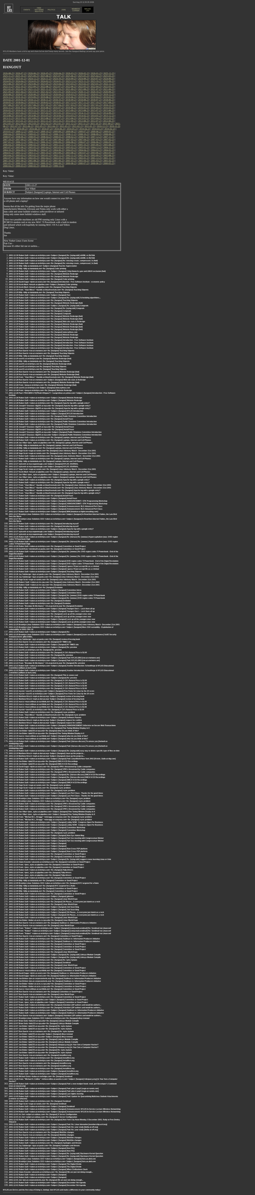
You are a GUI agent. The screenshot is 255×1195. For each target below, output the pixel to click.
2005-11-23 (71, 145)
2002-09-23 (96, 155)
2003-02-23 (33, 155)
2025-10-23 (20, 76)
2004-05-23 (71, 150)
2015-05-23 (8, 113)
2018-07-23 (96, 100)
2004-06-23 (58, 150)
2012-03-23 (33, 123)
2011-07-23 (15, 126)
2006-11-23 (33, 142)
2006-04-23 (8, 145)
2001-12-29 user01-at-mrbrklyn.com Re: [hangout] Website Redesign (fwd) (40, 359)
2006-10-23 (45, 142)
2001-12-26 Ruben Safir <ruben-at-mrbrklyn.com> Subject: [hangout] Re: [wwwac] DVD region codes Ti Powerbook (57, 595)
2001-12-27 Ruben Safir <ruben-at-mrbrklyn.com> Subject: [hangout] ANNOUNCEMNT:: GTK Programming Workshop (58, 501)
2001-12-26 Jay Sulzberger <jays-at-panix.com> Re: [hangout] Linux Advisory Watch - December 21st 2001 (54, 574)
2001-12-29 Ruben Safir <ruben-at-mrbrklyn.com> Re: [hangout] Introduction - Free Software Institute (51, 340)
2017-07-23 (20, 105)
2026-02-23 (83, 73)
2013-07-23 (58, 118)
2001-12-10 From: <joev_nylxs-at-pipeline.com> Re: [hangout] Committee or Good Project (46, 865)
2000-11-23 (33, 163)
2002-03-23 (58, 158)
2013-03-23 (108, 118)
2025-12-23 (108, 73)
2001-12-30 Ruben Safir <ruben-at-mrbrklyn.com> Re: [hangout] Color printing (41, 279)
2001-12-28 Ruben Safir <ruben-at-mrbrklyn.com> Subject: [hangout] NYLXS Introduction (46, 411)
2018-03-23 (33, 102)
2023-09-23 (108, 81)
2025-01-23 (20, 78)
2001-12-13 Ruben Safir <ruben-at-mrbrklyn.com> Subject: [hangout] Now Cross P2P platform (48, 849)
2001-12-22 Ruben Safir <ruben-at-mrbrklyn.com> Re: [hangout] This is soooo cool (43, 675)
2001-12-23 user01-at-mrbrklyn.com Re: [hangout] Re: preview (35, 650)
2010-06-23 (59, 129)
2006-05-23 (108, 142)
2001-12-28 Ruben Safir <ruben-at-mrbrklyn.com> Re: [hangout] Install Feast (41, 419)
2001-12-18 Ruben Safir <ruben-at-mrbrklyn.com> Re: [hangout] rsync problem (42, 790)
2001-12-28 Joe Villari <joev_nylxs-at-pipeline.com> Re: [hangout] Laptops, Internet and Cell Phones (51, 443)
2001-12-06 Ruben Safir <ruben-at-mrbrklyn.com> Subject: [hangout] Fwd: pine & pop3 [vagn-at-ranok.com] (54, 1088)
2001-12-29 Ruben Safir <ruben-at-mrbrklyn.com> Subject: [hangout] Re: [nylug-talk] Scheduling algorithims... (55, 298)
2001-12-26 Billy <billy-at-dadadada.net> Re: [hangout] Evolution (36, 587)
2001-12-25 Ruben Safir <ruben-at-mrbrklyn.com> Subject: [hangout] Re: (39, 632)
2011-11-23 (83, 123)
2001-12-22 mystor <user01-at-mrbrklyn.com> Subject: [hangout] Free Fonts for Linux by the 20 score (51, 691)
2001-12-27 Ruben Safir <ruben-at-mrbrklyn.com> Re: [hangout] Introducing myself (44, 524)
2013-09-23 (33, 118)
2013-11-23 (8, 118)
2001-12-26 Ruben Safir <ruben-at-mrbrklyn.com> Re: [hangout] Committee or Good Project (47, 546)
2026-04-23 (58, 73)
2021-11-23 (46, 89)
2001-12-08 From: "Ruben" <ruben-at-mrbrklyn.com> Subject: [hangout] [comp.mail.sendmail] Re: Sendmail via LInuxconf (60, 928)
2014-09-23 (108, 113)
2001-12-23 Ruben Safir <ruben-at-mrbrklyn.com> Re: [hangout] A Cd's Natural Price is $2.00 (48, 652)
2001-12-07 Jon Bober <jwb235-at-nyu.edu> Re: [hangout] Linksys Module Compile (43, 1039)
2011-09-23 (108, 123)
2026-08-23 (8, 73)
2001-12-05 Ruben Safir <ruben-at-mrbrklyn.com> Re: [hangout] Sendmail (40, 1101)
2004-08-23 (33, 150)
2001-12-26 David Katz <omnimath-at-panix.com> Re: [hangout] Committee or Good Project (47, 549)
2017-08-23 (8, 105)
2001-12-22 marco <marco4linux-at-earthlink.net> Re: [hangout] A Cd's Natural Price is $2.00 (48, 702)
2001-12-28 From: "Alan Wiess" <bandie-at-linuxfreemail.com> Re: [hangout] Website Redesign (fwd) (51, 377)
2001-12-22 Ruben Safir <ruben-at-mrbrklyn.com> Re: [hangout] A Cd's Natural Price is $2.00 (48, 680)
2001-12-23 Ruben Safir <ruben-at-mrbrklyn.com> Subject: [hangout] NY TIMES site (44, 645)
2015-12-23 (33, 110)
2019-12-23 (108, 94)
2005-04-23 (46, 147)
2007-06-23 (58, 139)
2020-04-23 (58, 94)
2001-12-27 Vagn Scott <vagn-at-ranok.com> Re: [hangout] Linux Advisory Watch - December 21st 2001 (52, 469)
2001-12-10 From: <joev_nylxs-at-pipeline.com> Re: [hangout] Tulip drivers (40, 873)
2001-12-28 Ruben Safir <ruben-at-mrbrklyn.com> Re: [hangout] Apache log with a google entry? (49, 403)
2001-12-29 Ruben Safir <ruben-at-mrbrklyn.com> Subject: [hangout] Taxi (39, 295)
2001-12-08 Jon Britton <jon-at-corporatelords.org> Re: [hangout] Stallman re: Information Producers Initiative (55, 978)
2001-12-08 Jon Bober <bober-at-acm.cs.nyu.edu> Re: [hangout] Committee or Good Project (47, 984)
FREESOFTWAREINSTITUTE (39, 9)
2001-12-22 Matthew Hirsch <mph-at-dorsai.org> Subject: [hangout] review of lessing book (46, 696)
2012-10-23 (58, 121)
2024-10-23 (58, 78)
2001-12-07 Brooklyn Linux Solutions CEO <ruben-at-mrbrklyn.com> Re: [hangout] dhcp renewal (49, 1018)
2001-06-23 (58, 160)
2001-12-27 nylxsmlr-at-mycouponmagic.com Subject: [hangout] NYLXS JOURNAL (43, 464)
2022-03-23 (108, 86)
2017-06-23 (33, 105)
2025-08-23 (45, 76)
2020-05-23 (46, 94)
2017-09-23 (108, 102)
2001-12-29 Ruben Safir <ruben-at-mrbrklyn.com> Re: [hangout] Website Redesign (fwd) (46, 303)
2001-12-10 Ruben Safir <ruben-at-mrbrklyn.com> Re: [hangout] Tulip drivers (41, 870)
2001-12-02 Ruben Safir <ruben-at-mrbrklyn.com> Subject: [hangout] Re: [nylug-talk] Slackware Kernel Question (56, 1153)
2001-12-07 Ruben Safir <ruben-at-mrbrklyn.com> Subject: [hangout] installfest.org (43, 1071)
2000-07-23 (83, 163)
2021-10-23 (58, 89)
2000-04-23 (8, 166)
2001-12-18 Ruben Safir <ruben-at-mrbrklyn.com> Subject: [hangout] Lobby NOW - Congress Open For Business (56, 822)
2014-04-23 (58, 115)
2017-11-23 (83, 102)
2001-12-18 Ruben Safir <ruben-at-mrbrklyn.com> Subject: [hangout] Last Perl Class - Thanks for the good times (56, 793)
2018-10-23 (58, 100)
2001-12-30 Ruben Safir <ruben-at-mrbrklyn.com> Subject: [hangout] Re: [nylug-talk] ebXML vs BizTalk (52, 255)
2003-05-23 (108, 153)
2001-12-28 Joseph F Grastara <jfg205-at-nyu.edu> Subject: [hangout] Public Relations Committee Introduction (55, 432)
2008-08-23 (108, 134)
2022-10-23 (20, 86)
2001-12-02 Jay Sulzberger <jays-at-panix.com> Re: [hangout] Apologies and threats (44, 1146)
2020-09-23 (108, 92)
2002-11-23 (71, 155)
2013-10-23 (20, 118)
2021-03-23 (33, 92)
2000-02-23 (33, 166)
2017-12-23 (71, 102)
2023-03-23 (71, 84)
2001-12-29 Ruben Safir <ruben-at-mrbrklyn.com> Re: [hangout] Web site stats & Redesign (47, 322)
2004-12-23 (96, 147)
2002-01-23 (83, 158)
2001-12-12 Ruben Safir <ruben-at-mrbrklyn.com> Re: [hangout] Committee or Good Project (47, 854)
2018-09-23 (71, 100)
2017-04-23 (58, 105)
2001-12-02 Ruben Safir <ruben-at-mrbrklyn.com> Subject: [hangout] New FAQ (42, 1148)
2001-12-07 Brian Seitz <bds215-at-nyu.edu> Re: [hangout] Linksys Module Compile (44, 1021)
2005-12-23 (58, 145)
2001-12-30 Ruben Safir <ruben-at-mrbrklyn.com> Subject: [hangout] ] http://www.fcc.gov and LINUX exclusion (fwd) (57, 271)
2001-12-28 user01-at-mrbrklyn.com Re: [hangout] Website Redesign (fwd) (40, 364)
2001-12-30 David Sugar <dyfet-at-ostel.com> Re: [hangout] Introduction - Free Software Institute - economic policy (57, 282)
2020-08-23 (8, 94)
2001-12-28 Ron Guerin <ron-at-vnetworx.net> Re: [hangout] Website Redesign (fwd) (44, 372)
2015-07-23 (96, 110)
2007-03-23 (96, 139)
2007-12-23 (96, 137)
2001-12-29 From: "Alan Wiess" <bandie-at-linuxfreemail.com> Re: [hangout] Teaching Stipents (49, 290)
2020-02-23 (83, 94)
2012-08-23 (83, 121)
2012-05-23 (8, 123)
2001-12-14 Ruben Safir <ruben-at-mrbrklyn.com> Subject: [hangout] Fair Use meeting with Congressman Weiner (56, 838)
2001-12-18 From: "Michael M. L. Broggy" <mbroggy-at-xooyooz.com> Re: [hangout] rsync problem (50, 817)
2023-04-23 (58, 84)
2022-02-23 (8, 89)
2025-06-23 (71, 76)
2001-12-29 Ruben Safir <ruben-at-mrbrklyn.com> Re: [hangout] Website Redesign (43, 335)
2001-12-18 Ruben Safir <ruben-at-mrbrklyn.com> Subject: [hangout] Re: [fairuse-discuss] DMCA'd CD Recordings (57, 775)
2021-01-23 (58, 92)
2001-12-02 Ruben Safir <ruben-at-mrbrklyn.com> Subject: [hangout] (37, 1175)
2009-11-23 (33, 131)
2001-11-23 (108, 158)
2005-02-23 (71, 147)
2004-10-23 (8, 150)
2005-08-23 (108, 145)
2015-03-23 (33, 113)
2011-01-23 (89, 126)
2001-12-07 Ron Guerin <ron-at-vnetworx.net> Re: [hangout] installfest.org (40, 1055)
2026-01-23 (96, 73)
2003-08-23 (71, 153)
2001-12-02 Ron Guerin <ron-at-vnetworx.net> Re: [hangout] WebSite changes (41, 1132)
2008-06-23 (20, 137)
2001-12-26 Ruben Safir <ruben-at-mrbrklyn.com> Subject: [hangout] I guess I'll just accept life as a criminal (54, 566)
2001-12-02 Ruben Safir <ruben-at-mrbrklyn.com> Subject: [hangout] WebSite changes (45, 1138)
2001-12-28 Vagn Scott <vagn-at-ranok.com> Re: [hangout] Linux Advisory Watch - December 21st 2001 (52, 451)
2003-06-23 (96, 153)
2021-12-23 (33, 89)
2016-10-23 (20, 107)
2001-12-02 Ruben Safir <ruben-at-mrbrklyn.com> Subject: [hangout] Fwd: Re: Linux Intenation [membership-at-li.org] (58, 1124)
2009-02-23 (33, 134)
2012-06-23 (108, 121)
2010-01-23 (8, 131)
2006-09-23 (58, 142)
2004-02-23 (108, 150)
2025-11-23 (8, 76)
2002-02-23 (71, 158)
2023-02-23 (83, 84)
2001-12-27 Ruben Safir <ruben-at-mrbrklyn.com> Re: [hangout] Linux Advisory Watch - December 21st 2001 (54, 456)
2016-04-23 (96, 107)
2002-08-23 (108, 155)
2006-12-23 (20, 142)
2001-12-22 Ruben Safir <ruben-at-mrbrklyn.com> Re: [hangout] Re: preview (41, 655)
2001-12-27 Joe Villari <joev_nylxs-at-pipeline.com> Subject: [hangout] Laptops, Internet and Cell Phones (53, 474)
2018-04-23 (20, 102)
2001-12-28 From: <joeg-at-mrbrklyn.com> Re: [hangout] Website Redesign (40, 390)
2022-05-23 (83, 86)
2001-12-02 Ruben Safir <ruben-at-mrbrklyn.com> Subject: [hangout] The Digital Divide (45, 1164)
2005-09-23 (96, 145)
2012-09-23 (71, 121)
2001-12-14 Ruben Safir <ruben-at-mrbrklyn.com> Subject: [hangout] (37, 843)
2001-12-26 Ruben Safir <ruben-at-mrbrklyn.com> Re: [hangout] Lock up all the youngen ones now (50, 614)
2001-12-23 (96, 158)
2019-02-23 (8, 100)
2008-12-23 (58, 134)
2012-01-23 (58, 123)
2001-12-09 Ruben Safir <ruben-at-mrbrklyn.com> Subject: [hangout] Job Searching (44, 907)
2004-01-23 (8, 153)
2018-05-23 (8, 102)
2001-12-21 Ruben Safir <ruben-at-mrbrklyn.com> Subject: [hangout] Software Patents (45, 717)
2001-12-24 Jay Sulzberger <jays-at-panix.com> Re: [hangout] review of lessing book (44, 639)
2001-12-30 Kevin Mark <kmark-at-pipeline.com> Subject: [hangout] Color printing (43, 284)
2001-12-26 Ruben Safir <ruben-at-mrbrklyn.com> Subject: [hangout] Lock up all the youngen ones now (52, 619)
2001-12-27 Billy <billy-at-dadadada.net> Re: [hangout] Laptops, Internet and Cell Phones (46, 461)
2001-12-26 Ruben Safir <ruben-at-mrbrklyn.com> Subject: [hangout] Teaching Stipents (45, 572)
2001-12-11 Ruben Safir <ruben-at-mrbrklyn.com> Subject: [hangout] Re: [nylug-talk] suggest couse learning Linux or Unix (60, 859)
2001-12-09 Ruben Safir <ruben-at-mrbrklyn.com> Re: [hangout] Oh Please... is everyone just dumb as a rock (54, 902)
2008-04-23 (46, 137)
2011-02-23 (77, 126)
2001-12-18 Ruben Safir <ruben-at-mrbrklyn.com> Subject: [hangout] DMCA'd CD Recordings (48, 780)
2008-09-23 (96, 134)
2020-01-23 (96, 94)
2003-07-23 (83, 153)
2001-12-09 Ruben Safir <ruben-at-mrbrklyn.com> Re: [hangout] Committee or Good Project (47, 894)
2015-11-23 (46, 110)
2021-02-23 (46, 92)
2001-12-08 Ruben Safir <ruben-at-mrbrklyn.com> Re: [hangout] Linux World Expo (43, 918)
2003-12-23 (20, 153)
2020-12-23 (71, 92)
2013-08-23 (45, 118)
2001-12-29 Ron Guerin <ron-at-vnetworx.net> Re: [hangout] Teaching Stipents (41, 351)
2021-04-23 (20, 92)
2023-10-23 (96, 81)
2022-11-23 (8, 86)
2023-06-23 (33, 84)
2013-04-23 (96, 118)
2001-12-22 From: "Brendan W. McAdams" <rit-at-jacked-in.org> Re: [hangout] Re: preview (47, 663)
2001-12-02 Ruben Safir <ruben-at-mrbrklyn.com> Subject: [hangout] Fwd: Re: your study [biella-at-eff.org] (53, 1127)
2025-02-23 (8, 78)
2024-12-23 (33, 78)
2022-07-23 (58, 86)
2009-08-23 (71, 131)
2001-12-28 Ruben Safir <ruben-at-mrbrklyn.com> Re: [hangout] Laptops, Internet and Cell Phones (50, 437)
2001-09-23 (20, 160)
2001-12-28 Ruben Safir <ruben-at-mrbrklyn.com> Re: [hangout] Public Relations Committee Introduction (53, 416)
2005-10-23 (83, 145)
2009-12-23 (20, 131)
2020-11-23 (83, 92)
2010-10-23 (9, 129)
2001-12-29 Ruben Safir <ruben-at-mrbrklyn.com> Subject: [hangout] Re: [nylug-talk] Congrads (48, 306)
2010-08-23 (34, 129)
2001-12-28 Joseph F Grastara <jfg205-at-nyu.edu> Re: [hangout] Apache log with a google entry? (49, 406)
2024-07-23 (96, 78)
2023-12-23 (71, 81)
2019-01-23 (20, 100)
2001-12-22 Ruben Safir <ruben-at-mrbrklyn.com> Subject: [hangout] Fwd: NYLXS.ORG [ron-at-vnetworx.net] (54, 658)
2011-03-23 (65, 126)
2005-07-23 (8, 147)
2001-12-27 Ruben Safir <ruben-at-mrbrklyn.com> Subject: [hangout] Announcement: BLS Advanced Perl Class (55, 506)
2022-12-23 (108, 84)
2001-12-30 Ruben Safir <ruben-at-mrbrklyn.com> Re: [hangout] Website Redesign (43, 274)
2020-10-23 (96, 92)
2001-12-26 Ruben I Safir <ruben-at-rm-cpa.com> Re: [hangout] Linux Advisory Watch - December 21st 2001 (54, 582)
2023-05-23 (46, 84)
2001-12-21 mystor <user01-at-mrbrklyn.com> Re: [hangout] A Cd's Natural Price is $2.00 (46, 710)
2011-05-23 (40, 126)
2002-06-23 (20, 158)
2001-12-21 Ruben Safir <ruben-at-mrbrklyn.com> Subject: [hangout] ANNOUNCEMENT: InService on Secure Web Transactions (62, 725)
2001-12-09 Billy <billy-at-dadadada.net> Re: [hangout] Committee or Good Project (43, 880)
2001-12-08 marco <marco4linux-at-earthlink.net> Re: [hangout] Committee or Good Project (47, 971)
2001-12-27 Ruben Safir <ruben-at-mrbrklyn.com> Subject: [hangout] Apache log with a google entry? (51, 529)
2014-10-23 (96, 113)
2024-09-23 (71, 78)
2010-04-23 (84, 129)
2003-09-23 (58, 153)
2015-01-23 (58, 113)
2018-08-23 (83, 100)
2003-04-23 (8, 155)
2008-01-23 (83, 137)
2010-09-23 (22, 129)
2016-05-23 (83, 107)
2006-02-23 (33, 145)
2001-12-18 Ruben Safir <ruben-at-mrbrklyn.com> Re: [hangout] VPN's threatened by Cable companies (52, 769)
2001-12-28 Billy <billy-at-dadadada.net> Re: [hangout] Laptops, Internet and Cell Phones (46, 445)
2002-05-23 (33, 158)
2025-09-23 (33, 76)
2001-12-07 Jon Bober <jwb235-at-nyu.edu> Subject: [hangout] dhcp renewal (41, 1034)
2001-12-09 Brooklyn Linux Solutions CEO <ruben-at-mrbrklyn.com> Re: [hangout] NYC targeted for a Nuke (54, 883)
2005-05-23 (33, 147)
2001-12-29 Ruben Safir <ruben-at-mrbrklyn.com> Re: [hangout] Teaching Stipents (43, 300)
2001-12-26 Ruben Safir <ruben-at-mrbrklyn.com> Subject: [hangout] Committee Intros (45, 590)
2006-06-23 (96, 142)
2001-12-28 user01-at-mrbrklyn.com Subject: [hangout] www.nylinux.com (39, 388)
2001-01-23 (8, 163)
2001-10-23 (8, 160)
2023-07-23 (20, 84)
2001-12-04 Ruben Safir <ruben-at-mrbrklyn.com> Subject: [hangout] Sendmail (42, 1106)
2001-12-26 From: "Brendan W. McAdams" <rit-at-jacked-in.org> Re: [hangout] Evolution (46, 606)
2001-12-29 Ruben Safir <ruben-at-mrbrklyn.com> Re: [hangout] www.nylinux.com (43, 332)
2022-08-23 (45, 86)
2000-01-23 (46, 166)
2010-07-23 (47, 129)
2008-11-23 (71, 134)
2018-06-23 (108, 100)
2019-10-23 (20, 97)
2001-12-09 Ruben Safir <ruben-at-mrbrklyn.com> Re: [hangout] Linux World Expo (43, 899)
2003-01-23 (46, 155)
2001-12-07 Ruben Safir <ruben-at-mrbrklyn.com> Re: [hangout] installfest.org (41, 1058)
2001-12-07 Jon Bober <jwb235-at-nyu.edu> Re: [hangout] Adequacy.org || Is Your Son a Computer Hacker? (53, 1045)
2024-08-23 (83, 78)
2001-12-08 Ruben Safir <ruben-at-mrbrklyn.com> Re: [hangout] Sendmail (40, 963)
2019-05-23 (83, 97)
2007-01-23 (8, 142)
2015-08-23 (83, 110)
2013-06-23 (71, 118)
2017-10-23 (96, 102)
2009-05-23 (108, 131)
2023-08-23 (8, 84)
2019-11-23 (8, 97)
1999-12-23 (58, 166)
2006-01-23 (46, 145)
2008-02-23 (71, 137)
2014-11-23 (83, 113)
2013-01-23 (20, 121)
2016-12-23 (108, 105)
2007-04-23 (83, 139)
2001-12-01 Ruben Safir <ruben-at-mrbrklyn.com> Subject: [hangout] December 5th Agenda (47, 1183)
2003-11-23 (33, 153)
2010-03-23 (97, 129)
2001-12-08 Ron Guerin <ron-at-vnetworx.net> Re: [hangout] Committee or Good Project (45, 936)
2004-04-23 (83, 150)
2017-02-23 (83, 105)
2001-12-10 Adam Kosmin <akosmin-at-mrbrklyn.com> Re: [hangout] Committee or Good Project (49, 862)
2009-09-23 (58, 131)
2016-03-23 (108, 107)
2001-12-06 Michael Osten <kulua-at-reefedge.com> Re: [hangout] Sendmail (40, 1076)
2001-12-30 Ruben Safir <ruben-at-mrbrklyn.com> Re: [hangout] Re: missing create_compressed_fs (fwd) (53, 261)
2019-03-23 (108, 97)
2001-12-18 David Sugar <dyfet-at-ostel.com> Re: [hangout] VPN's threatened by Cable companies (50, 767)
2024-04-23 (20, 81)
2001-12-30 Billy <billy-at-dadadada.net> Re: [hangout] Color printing (37, 269)
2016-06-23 (71, 107)
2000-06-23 (96, 163)
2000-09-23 (58, 163)
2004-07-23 (46, 150)
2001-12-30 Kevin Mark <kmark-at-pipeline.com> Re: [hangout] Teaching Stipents (43, 287)
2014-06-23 (33, 115)
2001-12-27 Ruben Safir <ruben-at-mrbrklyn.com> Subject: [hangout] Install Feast (43, 498)
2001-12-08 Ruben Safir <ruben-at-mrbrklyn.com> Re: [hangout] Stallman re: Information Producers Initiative (54, 939)
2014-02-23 (83, 115)
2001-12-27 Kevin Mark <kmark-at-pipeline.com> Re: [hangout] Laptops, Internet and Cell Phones (49, 472)
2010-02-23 (109, 129)
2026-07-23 (20, 73)
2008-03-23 (58, 137)
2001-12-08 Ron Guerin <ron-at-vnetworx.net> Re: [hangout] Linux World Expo (41, 925)
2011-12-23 (71, 123)
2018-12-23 (33, 100)
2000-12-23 (20, 163)
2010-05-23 (72, 129)
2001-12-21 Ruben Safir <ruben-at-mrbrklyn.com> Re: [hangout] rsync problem (42, 712)
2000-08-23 (71, 163)
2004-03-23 (96, 150)
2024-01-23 (58, 81)
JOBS (63, 10)
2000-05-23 (108, 163)
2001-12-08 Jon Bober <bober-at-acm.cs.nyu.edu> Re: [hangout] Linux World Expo (43, 920)
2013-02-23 (8, 121)
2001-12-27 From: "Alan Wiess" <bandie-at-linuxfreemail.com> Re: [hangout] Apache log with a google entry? (54, 490)
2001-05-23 (71, 160)
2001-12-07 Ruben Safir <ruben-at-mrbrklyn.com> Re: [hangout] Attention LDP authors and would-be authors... (55, 1005)
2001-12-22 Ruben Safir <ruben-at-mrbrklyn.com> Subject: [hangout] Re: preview (43, 678)
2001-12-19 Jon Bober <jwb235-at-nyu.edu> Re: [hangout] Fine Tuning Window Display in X (46, 733)
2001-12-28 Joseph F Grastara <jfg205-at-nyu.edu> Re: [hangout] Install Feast (41, 427)
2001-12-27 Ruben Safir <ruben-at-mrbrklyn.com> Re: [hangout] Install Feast (41, 496)
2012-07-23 (96, 121)
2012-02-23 (46, 123)
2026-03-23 (71, 73)
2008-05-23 (33, 137)
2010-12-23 (102, 126)
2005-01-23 (83, 147)
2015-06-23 (108, 110)
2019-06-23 (71, 97)
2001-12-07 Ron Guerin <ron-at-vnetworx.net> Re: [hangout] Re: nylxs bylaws (41, 1031)
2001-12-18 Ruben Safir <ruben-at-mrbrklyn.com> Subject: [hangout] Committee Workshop (47, 828)
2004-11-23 (108, 147)
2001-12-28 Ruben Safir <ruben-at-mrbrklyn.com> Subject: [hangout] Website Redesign (45, 398)
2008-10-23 (83, 134)
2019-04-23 (96, 97)
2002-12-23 (58, 155)
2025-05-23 (83, 76)
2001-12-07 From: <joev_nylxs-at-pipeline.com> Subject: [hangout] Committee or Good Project (48, 1000)
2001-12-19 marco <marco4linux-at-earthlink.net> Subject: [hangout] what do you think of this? (48, 736)
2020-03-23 (71, 94)
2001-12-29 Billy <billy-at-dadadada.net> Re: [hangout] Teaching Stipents (39, 292)
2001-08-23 (33, 160)
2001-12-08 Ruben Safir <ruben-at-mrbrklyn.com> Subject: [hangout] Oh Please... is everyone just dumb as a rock (56, 912)
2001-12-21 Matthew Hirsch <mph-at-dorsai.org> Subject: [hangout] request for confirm (45, 720)
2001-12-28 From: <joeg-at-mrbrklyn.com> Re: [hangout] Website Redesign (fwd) (42, 385)
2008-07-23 (8, 137)
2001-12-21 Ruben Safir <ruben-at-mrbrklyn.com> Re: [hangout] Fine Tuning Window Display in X (49, 728)
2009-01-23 (46, 134)
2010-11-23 (114, 126)
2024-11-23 (46, 78)
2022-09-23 (33, 86)
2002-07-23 (8, 158)
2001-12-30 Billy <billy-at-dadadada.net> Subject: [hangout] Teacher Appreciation (43, 266)
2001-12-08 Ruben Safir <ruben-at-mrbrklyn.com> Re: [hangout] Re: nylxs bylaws (43, 960)
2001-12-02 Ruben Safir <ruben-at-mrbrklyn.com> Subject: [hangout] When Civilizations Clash (48, 1169)
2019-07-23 (58, 97)
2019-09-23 (33, 97)
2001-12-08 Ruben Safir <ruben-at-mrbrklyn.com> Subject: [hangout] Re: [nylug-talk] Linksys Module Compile (55, 955)
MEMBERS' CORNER (76, 9)
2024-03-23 (33, 81)
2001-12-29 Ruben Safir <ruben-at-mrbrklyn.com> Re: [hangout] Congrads (40, 311)
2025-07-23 (58, 76)
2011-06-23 (27, 126)
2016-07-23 (58, 107)
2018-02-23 (46, 102)
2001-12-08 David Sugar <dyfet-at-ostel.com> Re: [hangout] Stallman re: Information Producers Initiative (52, 973)
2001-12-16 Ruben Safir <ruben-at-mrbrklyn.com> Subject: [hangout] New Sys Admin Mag (46, 835)
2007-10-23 (8, 139)
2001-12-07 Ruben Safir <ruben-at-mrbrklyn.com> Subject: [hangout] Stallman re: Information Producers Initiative (56, 1010)
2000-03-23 (20, 166)
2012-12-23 (33, 121)
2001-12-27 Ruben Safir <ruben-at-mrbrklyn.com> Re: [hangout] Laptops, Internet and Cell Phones (50, 459)
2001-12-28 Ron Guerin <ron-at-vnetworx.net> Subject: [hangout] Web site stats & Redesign (47, 380)
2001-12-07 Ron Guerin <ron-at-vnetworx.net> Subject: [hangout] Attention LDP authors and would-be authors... (55, 1016)
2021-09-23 (71, 89)
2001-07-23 (46, 160)
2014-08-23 (8, 115)
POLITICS (51, 10)
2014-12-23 (71, 113)
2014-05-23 (46, 115)
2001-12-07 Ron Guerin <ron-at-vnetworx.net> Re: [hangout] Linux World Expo (41, 994)
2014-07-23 (20, 115)
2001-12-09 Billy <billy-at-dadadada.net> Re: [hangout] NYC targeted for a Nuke (42, 886)
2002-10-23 (83, 155)
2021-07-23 (96, 89)
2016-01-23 (20, 110)
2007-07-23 (46, 139)
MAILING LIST (87, 9)
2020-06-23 (33, 94)
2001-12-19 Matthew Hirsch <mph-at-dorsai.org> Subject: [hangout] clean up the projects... (47, 753)
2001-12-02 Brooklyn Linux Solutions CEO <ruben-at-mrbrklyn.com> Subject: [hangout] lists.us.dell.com (52, 1159)
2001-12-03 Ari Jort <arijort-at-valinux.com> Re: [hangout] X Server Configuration (43, 1114)
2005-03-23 (58, 147)
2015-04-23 (20, 113)
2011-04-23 (52, 126)
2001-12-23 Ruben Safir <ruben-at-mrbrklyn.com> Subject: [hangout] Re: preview (43, 647)
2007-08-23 (33, 139)
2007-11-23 (108, 137)
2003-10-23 (45, 153)
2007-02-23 (108, 139)
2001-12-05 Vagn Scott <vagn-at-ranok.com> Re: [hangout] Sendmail (37, 1104)
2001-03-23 (96, 160)
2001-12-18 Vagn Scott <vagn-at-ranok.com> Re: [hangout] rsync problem (40, 785)
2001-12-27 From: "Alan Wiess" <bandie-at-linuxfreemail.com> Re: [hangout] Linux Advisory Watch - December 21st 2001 (60, 485)
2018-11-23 (46, 100)
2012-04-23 (20, 123)
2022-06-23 (71, 86)
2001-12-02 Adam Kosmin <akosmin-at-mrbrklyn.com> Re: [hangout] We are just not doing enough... (51, 1172)
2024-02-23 (46, 81)
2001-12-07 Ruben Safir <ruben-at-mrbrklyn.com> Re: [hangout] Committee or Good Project (47, 997)
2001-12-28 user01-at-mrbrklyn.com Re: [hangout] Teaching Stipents (37, 367)
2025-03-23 (108, 76)
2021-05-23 (8, 92)
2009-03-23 (20, 134)
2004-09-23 (20, 150)
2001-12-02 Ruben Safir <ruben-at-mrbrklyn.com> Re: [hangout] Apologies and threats (45, 1143)
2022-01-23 (20, 89)
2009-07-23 (83, 131)
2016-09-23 (33, 107)
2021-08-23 (83, 89)
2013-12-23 (108, 115)
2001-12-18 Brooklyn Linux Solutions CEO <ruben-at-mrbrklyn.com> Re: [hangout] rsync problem (49, 798)
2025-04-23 (96, 76)
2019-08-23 (45, 97)
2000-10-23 (45, 163)
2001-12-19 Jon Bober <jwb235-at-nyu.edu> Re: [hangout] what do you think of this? (44, 731)
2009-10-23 (45, 131)
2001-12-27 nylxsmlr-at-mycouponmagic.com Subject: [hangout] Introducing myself (44, 532)
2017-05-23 (46, 105)
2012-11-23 (46, 121)
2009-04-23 (8, 134)
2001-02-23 (108, 160)
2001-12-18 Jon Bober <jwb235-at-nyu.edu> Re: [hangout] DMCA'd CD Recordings (43, 761)
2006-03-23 (20, 145)
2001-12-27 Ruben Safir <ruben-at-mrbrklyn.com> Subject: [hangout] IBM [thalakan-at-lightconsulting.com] (53, 512)
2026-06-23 (33, 73)
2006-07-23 (83, 142)
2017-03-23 (71, 105)
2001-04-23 (83, 160)
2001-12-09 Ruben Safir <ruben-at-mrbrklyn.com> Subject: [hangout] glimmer (41, 896)
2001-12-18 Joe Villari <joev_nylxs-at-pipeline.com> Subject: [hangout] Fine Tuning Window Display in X (52, 812)
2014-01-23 (96, 115)
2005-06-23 (20, 147)
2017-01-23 (96, 105)
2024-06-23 (108, 78)
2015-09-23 (71, 110)
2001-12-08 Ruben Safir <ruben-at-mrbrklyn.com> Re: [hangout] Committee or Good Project (47, 944)
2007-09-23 (20, 139)
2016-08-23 (45, 107)
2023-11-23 (83, 81)
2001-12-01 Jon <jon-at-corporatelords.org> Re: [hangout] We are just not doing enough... (46, 1180)
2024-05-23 (8, 81)
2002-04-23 (46, 158)
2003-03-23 (20, 155)
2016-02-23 (8, 110)
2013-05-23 (83, 118)
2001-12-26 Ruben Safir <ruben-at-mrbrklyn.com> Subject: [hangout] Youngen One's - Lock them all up (52, 609)
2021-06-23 (108, 89)
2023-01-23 (96, 84)
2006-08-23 (71, 142)
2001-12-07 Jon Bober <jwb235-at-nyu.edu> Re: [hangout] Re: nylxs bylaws (40, 1026)
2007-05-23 (71, 139)
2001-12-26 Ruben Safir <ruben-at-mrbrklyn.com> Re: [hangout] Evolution (40, 601)
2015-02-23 (46, 113)
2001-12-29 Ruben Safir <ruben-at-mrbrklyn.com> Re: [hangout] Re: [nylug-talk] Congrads (46, 308)
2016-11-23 (8, 107)
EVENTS (27, 10)
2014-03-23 (71, 115)
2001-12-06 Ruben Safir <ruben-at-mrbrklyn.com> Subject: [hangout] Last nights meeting (46, 1094)
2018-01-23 (58, 102)
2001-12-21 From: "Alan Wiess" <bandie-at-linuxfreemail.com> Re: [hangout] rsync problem (47, 715)
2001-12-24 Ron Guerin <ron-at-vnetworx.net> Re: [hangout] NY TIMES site (40, 642)
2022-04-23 (96, 86)
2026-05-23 (46, 73)
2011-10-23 (95, 123)
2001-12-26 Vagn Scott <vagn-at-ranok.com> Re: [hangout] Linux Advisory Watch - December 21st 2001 (52, 580)
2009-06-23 (96, 131)
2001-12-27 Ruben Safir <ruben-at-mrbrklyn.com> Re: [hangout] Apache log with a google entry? (49, 480)
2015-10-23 (58, 110)
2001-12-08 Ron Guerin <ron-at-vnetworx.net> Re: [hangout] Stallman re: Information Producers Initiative (53, 923)
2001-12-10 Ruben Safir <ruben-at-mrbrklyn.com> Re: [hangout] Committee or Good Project (47, 878)
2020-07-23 (20, 94)
